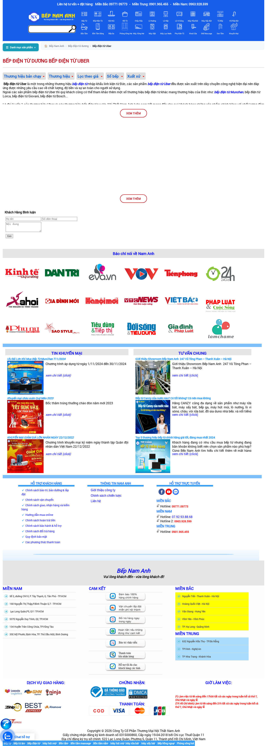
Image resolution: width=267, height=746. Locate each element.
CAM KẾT (97, 588)
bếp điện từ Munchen (228, 92)
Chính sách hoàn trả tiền (40, 520)
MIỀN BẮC (184, 588)
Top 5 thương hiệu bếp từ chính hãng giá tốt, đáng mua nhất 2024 (175, 437)
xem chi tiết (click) (58, 375)
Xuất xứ (134, 76)
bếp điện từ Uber (159, 84)
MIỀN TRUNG (187, 633)
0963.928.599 (183, 521)
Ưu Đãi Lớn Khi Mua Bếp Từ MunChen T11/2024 (36, 359)
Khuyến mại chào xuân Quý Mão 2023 (30, 398)
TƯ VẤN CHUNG (192, 353)
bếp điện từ (80, 84)
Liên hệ (96, 501)
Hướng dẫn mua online (39, 515)
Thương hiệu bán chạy (22, 76)
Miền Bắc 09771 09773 (111, 4)
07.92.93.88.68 (182, 517)
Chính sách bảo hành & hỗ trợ (43, 526)
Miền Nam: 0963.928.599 (190, 4)
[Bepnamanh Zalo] (176, 494)
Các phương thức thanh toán (42, 542)
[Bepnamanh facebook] (162, 494)
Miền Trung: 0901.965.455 (150, 4)
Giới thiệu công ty (103, 490)
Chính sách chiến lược (106, 495)
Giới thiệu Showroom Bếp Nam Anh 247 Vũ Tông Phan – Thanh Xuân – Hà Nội (183, 359)
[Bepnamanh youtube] (169, 494)
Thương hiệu (59, 76)
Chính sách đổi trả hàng (40, 531)
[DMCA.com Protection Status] (138, 698)
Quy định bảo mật (36, 536)
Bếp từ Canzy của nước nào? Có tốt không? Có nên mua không (173, 398)
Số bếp (113, 76)
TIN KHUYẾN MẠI (66, 353)
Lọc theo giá (88, 76)
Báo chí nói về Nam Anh (133, 253)
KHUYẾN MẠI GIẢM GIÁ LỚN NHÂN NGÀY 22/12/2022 (40, 437)
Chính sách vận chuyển (39, 500)
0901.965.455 (180, 532)
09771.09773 (180, 506)
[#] (108, 698)
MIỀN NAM (12, 588)
